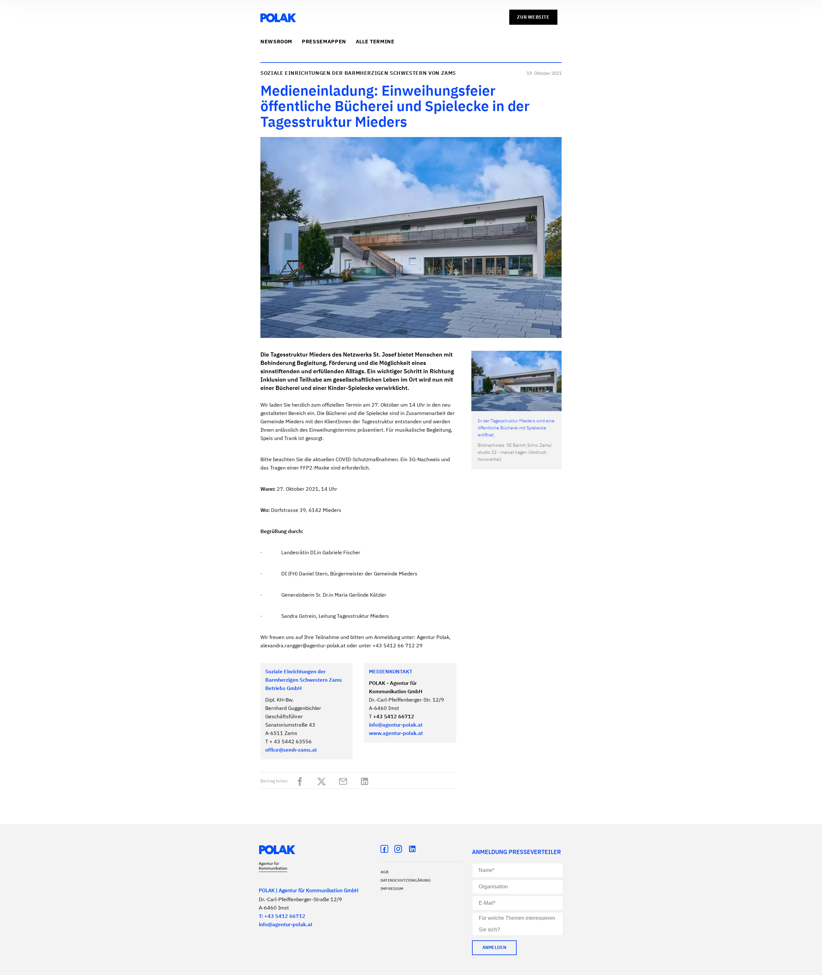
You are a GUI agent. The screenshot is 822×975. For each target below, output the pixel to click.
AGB (384, 872)
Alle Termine (375, 42)
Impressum (391, 889)
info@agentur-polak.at (396, 725)
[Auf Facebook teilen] (301, 780)
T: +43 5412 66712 (282, 916)
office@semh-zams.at (291, 750)
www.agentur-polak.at (396, 733)
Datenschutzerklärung (405, 881)
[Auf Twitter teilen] (323, 780)
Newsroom (276, 42)
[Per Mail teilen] (344, 780)
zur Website (533, 17)
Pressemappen (324, 42)
